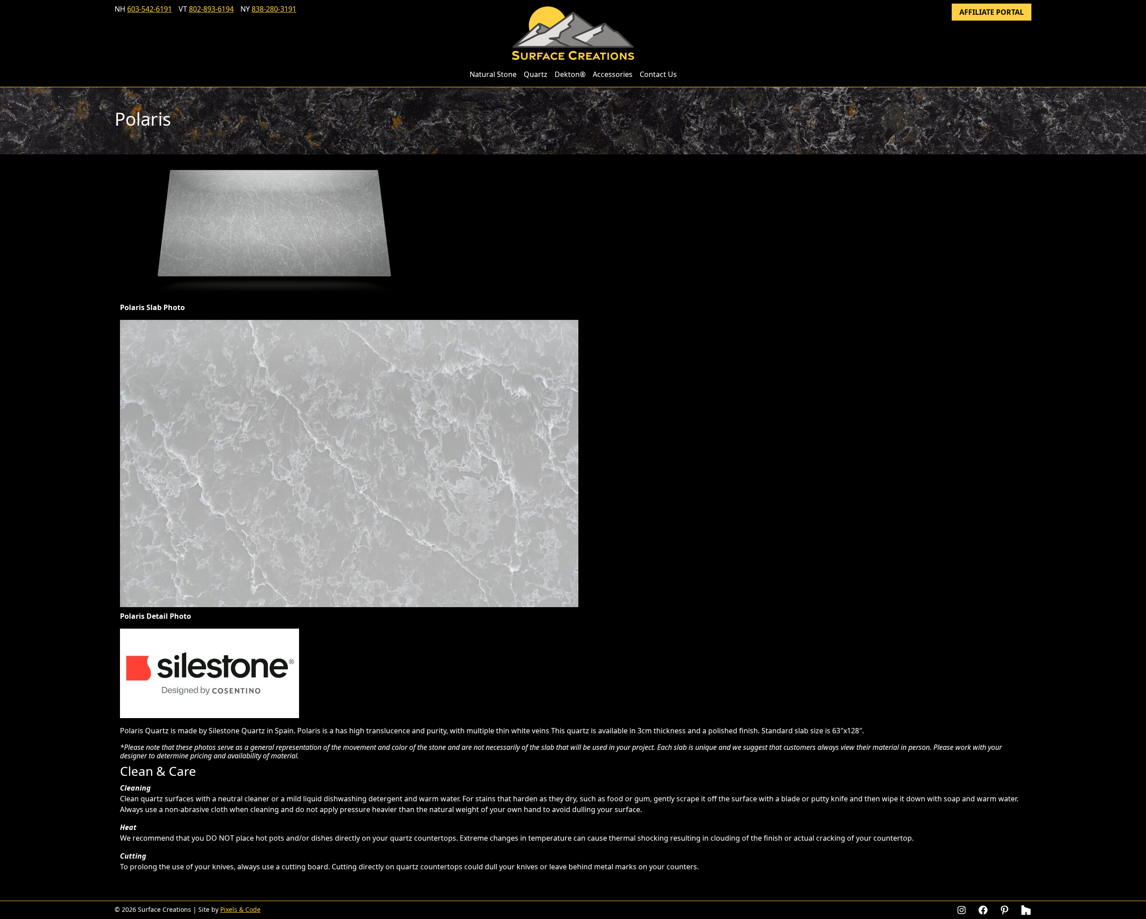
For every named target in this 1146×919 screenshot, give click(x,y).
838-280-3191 (274, 9)
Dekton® (570, 74)
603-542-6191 (149, 9)
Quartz (535, 74)
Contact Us (658, 74)
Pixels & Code (240, 909)
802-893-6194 (211, 9)
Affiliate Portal (991, 12)
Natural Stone (493, 74)
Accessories (613, 74)
